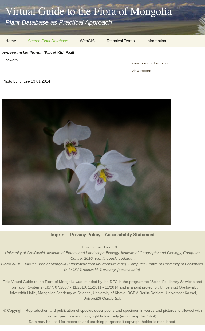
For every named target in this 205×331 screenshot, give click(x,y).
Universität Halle (22, 293)
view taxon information (151, 63)
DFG (114, 281)
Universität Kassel (181, 293)
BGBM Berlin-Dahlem (146, 293)
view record (141, 70)
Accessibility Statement (130, 234)
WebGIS (87, 40)
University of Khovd (109, 293)
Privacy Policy (85, 234)
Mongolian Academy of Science (64, 293)
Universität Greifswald (178, 287)
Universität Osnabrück (102, 298)
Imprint (58, 234)
